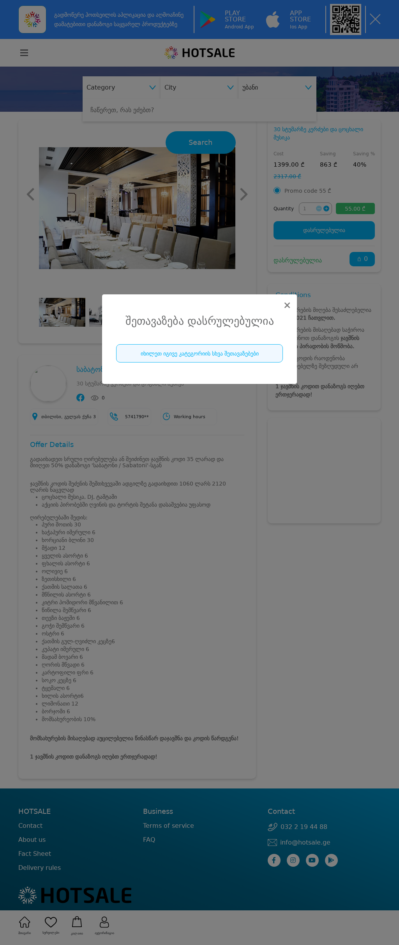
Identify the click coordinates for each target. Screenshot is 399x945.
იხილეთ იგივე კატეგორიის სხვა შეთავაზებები (200, 353)
